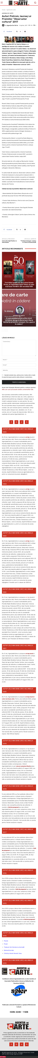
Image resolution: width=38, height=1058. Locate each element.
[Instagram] (16, 422)
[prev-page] (3, 330)
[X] (27, 422)
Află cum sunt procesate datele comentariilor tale (17, 389)
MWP (21, 1054)
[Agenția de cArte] (3, 25)
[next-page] (6, 330)
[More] (25, 31)
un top (27, 437)
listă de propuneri (13, 807)
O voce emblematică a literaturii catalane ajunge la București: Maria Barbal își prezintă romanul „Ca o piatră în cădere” (19, 321)
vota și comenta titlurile (23, 766)
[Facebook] (11, 422)
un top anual (29, 653)
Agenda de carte (11, 10)
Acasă (3, 10)
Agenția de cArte (12, 25)
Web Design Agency (12, 1054)
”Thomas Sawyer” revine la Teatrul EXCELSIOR (28, 241)
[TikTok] (21, 422)
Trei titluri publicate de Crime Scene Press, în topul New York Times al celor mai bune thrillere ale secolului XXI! (19, 285)
